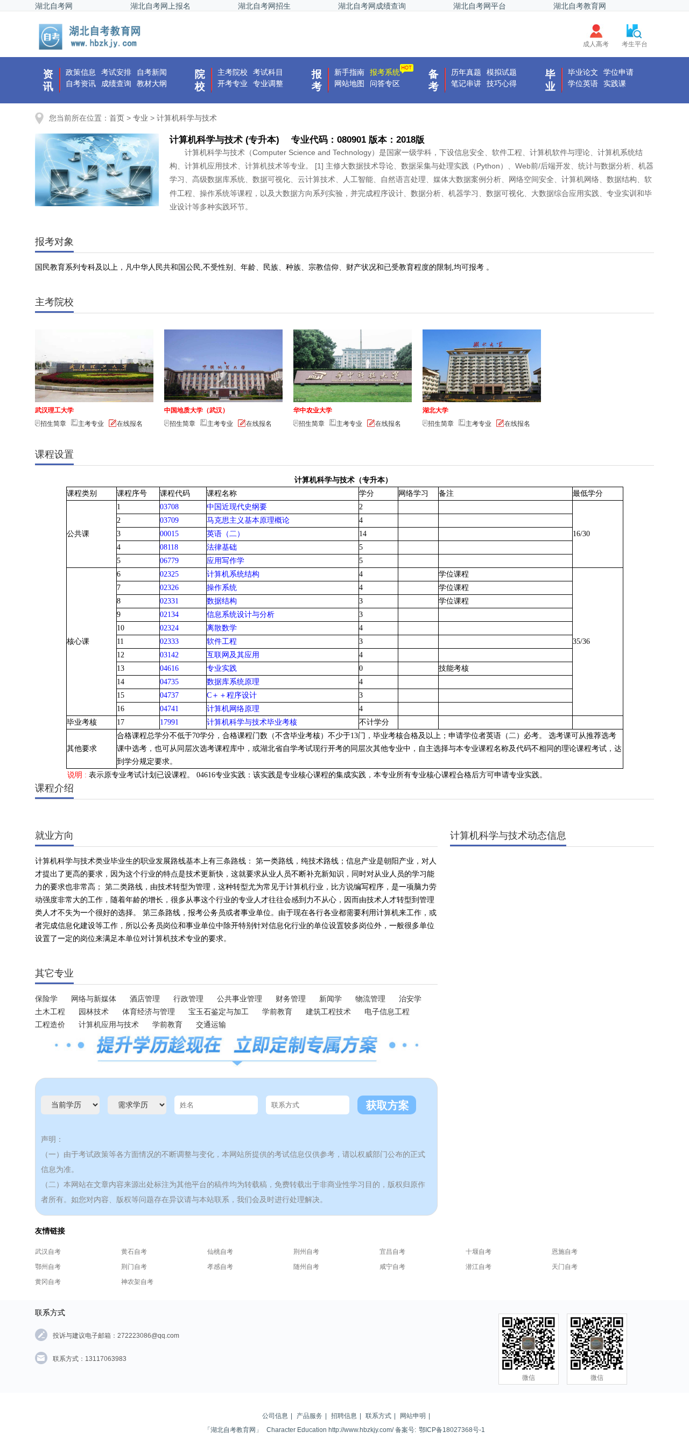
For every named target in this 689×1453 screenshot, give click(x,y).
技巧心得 (502, 83)
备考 (433, 80)
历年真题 (466, 72)
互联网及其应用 (233, 655)
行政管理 (188, 999)
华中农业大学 (312, 410)
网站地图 (349, 83)
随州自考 (306, 1267)
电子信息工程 (387, 1012)
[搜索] (90, 36)
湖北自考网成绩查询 (372, 6)
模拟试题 (502, 72)
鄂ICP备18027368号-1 (452, 1430)
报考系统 (385, 72)
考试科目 (268, 72)
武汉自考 (48, 1251)
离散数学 (222, 628)
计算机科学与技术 (187, 118)
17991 (169, 722)
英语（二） (225, 534)
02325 (169, 574)
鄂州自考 (48, 1267)
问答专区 (385, 83)
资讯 (48, 80)
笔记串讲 (466, 83)
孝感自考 (220, 1267)
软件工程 (222, 641)
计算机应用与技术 (109, 1025)
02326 (169, 588)
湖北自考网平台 (479, 6)
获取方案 (387, 1105)
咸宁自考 (392, 1267)
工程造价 (50, 1025)
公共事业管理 (239, 999)
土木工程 (50, 1012)
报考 (317, 80)
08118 (169, 547)
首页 (116, 118)
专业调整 (268, 83)
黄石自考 (134, 1251)
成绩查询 (116, 83)
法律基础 (222, 547)
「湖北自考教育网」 (233, 1430)
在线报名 (130, 423)
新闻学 (330, 999)
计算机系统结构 (233, 574)
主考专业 (91, 423)
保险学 (46, 999)
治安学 (410, 999)
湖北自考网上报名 (160, 6)
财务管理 (291, 999)
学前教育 (277, 1012)
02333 (169, 641)
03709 (169, 520)
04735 (169, 682)
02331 (169, 601)
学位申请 (618, 72)
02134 (169, 614)
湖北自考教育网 (579, 6)
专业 (140, 118)
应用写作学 (225, 561)
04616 (169, 668)
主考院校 (232, 72)
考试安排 (116, 72)
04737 (169, 695)
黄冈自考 (48, 1282)
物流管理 (370, 999)
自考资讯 (81, 83)
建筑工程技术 (328, 1012)
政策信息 (81, 72)
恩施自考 (565, 1251)
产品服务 (309, 1416)
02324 (169, 628)
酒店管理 (145, 999)
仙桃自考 (220, 1251)
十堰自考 (478, 1251)
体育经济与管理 (148, 1012)
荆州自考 (306, 1251)
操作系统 (222, 588)
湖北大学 (435, 410)
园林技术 (94, 1012)
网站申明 (413, 1416)
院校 (200, 80)
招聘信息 (344, 1416)
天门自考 (565, 1267)
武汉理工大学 (54, 410)
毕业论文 (583, 72)
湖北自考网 (54, 6)
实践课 (614, 83)
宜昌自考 (392, 1251)
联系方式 (378, 1416)
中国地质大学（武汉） (196, 410)
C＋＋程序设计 (232, 695)
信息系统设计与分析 (241, 614)
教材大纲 (152, 83)
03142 (169, 655)
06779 (169, 561)
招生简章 (53, 423)
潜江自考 (478, 1267)
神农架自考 (137, 1282)
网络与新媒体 (93, 999)
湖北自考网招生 (264, 6)
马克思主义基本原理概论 (248, 520)
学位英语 (583, 83)
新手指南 (349, 72)
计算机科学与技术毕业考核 (252, 722)
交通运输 (211, 1025)
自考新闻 (152, 72)
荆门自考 (134, 1267)
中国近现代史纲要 (237, 507)
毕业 (550, 80)
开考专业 (232, 83)
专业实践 (222, 668)
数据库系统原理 (233, 682)
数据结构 (222, 601)
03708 (169, 507)
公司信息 (275, 1416)
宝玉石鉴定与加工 (218, 1012)
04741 (169, 709)
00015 (169, 534)
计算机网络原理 (233, 709)
